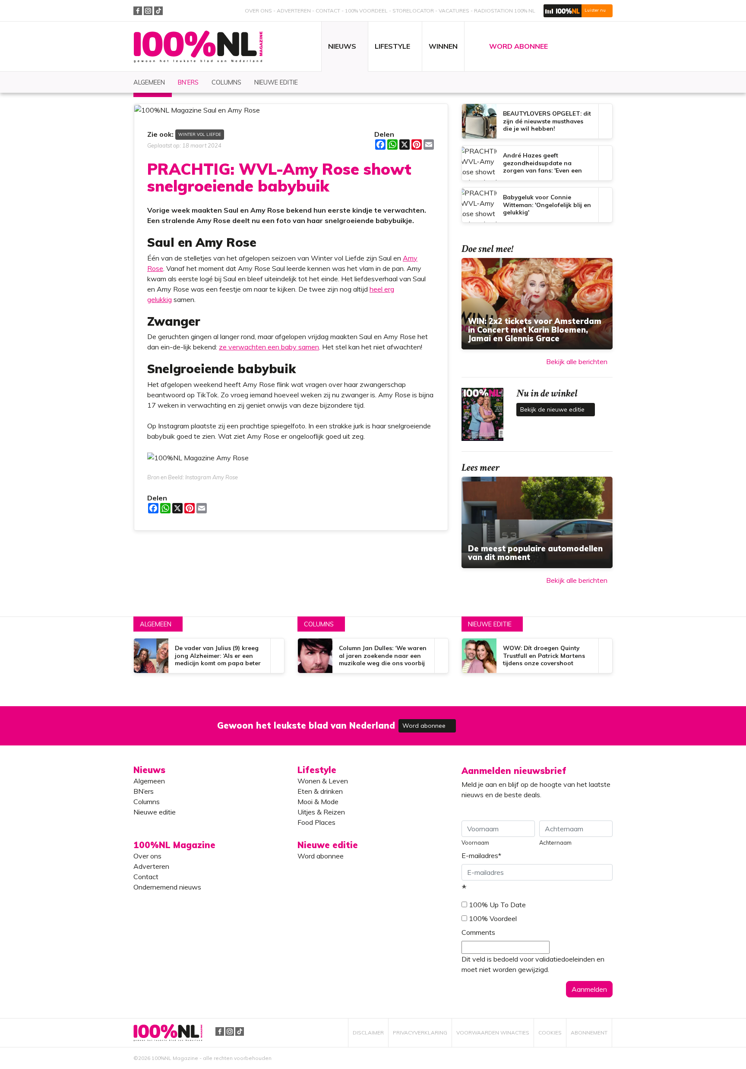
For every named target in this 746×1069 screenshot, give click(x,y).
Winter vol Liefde (199, 134)
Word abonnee (424, 725)
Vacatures (454, 10)
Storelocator (413, 10)
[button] (578, 10)
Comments (478, 932)
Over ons (258, 10)
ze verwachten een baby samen (269, 347)
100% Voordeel (366, 10)
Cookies (550, 1032)
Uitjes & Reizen (321, 812)
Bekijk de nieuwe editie (553, 409)
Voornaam (475, 842)
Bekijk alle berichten (576, 361)
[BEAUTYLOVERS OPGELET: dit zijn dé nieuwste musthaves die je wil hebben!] (537, 121)
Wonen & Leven (322, 781)
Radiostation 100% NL (504, 10)
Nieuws (149, 769)
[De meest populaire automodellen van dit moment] (537, 522)
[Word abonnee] (499, 720)
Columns (319, 624)
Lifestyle (316, 769)
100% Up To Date (497, 904)
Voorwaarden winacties (492, 1032)
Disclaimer (368, 1032)
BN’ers (143, 791)
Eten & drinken (320, 791)
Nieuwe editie (490, 624)
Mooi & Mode (317, 801)
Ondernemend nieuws (167, 887)
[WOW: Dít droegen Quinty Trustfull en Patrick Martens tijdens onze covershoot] (537, 655)
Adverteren (294, 10)
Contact (328, 10)
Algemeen (155, 624)
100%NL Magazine (198, 47)
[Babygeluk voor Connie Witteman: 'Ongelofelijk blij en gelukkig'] (537, 205)
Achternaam (555, 842)
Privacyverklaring (420, 1032)
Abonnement (589, 1032)
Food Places (316, 822)
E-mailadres (481, 855)
